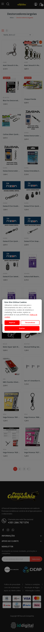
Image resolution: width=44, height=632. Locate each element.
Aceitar (22, 328)
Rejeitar (12, 323)
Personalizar (30, 323)
